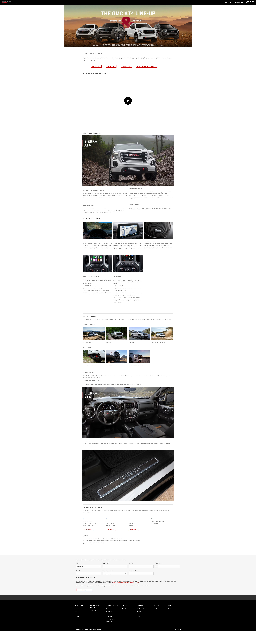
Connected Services (141, 614)
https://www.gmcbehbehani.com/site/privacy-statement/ (126, 582)
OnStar (138, 616)
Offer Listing (124, 608)
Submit (84, 590)
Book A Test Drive (110, 608)
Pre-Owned (93, 610)
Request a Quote (110, 611)
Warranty (139, 611)
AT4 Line (77, 616)
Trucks (76, 608)
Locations (108, 614)
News (169, 608)
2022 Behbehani (79, 629)
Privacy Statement (97, 629)
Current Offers (109, 616)
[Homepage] (249, 2)
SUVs (76, 611)
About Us (155, 608)
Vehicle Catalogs (110, 621)
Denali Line (77, 614)
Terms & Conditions (88, 629)
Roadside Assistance (142, 608)
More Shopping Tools (111, 619)
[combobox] (88, 566)
